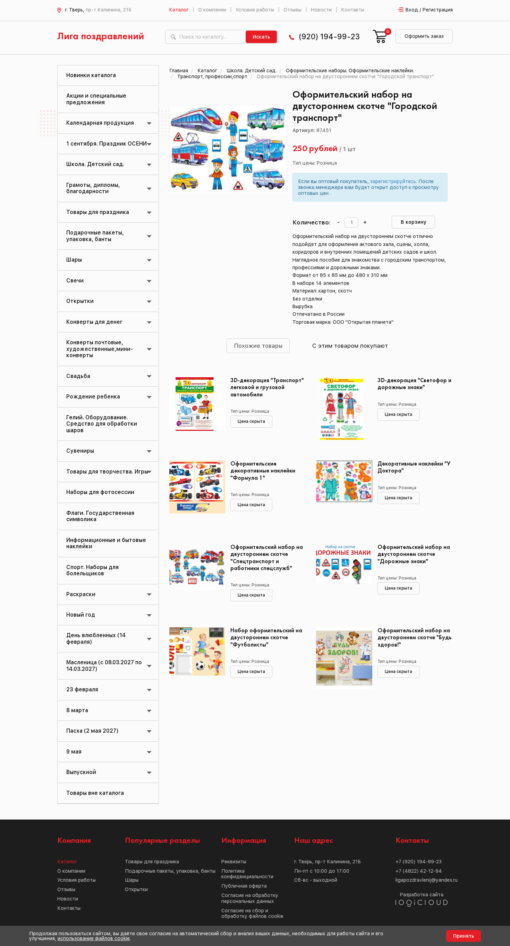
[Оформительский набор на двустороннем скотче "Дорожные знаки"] (341, 575)
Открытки (80, 301)
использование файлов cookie (94, 938)
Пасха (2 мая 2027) (92, 730)
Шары (74, 259)
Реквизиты (233, 861)
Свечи (75, 280)
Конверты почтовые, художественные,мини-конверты (99, 349)
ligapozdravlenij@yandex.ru (427, 880)
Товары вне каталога (95, 793)
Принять (463, 936)
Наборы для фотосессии (100, 492)
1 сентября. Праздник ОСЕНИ (106, 143)
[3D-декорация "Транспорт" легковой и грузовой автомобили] (195, 408)
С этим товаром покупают (350, 345)
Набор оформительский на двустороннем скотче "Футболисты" (266, 638)
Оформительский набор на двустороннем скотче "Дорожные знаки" (413, 554)
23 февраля (82, 689)
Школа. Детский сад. (95, 164)
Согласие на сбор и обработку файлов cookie (252, 913)
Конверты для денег (94, 322)
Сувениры (80, 450)
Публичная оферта (244, 886)
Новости (321, 9)
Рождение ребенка (93, 396)
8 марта (77, 710)
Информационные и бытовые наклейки (106, 543)
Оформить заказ (424, 36)
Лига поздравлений (100, 36)
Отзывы (292, 9)
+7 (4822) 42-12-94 (419, 871)
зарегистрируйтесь (393, 181)
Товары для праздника (97, 212)
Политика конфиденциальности (247, 874)
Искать (261, 37)
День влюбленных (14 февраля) (96, 638)
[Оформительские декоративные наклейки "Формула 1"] (195, 492)
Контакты (352, 9)
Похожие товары (258, 345)
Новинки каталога (91, 75)
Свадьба (78, 376)
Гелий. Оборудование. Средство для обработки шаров (101, 424)
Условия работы (255, 9)
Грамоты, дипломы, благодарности (93, 188)
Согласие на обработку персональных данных (249, 898)
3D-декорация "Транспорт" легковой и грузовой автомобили (267, 387)
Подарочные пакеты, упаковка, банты (95, 235)
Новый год (80, 614)
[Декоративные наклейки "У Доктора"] (341, 492)
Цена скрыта (251, 421)
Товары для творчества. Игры (107, 471)
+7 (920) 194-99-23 (419, 861)
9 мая (74, 751)
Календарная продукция (100, 123)
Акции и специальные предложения (96, 98)
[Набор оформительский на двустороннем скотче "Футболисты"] (195, 658)
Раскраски (80, 594)
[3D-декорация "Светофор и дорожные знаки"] (341, 408)
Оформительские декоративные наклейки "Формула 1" (262, 471)
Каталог (179, 9)
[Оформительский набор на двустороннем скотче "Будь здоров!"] (341, 658)
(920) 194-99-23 (329, 36)
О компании (212, 9)
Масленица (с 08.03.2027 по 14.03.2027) (104, 665)
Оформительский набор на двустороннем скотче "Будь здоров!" (414, 638)
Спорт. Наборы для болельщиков (92, 570)
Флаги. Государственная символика (100, 516)
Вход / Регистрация (429, 10)
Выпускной (81, 772)
